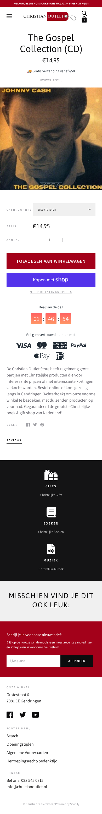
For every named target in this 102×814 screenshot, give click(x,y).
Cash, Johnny (19, 209)
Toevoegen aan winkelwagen (51, 261)
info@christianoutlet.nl (27, 786)
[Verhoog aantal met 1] (62, 240)
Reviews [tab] (14, 440)
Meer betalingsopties (51, 292)
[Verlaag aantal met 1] (36, 240)
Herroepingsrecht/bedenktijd (32, 761)
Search (12, 736)
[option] (51, 139)
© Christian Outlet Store (38, 804)
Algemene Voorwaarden (27, 752)
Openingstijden (20, 744)
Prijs (11, 226)
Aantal (13, 240)
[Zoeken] (84, 12)
